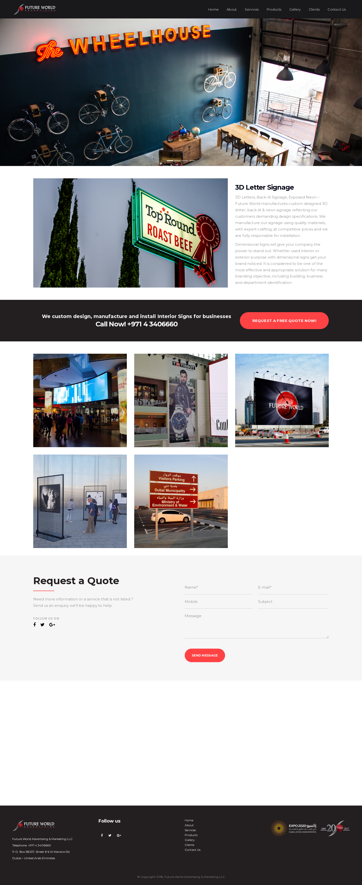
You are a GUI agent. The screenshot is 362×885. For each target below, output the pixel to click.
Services (190, 830)
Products (191, 835)
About (189, 825)
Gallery (190, 840)
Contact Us (192, 850)
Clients (189, 845)
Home (189, 820)
